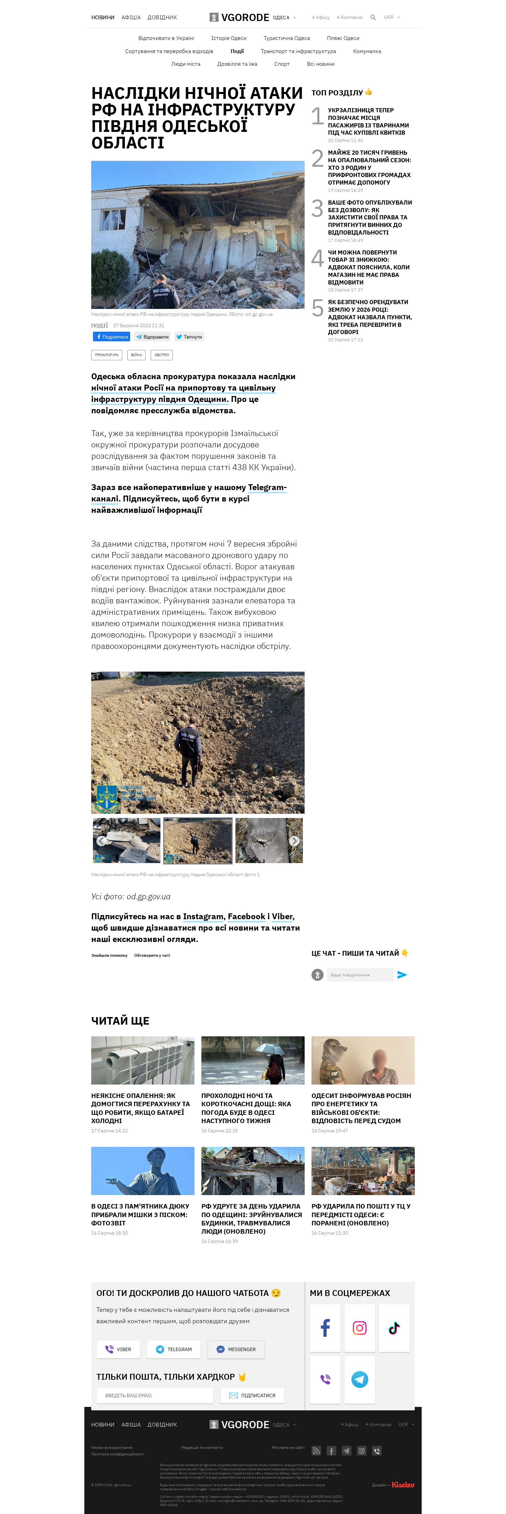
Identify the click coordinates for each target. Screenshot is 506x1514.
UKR (388, 17)
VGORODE (245, 1424)
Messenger (242, 1349)
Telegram (180, 1349)
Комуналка (367, 51)
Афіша (131, 17)
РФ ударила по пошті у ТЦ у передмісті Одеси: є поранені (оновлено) (361, 1214)
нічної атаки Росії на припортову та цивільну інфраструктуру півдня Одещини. (183, 393)
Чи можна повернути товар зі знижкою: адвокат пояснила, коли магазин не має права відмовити (369, 267)
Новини (103, 17)
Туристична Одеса (287, 37)
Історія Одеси (228, 37)
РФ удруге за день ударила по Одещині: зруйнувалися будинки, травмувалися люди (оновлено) (251, 1218)
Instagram (203, 916)
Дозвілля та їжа (237, 63)
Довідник (162, 17)
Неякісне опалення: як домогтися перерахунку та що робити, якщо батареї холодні (140, 1108)
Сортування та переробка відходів (169, 51)
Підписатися (258, 1395)
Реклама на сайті (288, 1447)
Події (237, 51)
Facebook (246, 916)
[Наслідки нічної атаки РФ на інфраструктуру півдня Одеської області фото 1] (198, 742)
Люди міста (185, 63)
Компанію (352, 17)
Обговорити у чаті (152, 955)
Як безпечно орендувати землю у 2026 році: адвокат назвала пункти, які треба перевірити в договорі (370, 317)
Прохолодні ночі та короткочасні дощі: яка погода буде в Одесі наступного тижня (246, 1108)
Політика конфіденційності (117, 1454)
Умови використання (111, 1447)
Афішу (323, 17)
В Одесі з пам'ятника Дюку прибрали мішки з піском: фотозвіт (140, 1214)
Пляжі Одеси (343, 37)
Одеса (281, 1424)
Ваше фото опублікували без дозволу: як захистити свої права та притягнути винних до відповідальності (370, 217)
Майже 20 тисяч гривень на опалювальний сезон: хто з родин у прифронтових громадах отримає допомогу (369, 167)
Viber (282, 916)
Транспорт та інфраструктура (298, 51)
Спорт (282, 63)
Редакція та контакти (202, 1447)
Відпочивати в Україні (166, 37)
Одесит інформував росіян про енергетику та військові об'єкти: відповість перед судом (361, 1108)
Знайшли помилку (109, 955)
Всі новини (321, 63)
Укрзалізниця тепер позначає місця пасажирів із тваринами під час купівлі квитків (368, 121)
